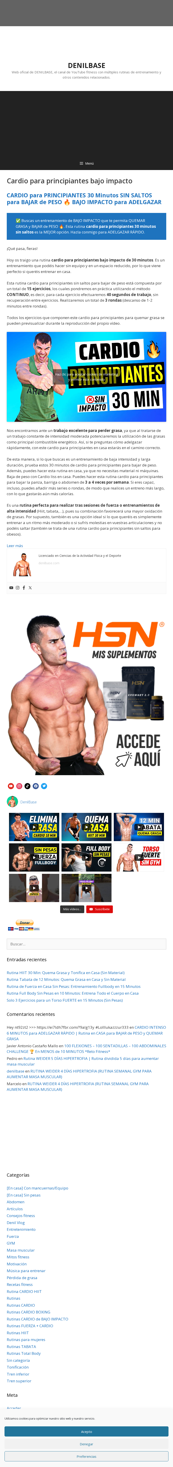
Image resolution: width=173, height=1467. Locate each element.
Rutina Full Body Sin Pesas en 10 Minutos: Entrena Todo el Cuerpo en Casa (73, 993)
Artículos (15, 1208)
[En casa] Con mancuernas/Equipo (37, 1188)
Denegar (86, 1444)
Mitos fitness (18, 1256)
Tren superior (19, 1380)
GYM (11, 1243)
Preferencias (86, 1456)
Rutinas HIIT (18, 1332)
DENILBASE (86, 65)
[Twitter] (30, 588)
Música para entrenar (26, 1270)
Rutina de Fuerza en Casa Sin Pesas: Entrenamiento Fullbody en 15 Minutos (74, 986)
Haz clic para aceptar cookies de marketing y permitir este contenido (86, 377)
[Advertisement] (86, 122)
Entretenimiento (21, 1229)
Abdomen (15, 1201)
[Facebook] (24, 588)
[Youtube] (11, 588)
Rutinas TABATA (21, 1346)
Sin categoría (18, 1360)
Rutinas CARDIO (21, 1305)
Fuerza (13, 1236)
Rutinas (13, 1298)
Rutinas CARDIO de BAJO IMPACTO (37, 1319)
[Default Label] (11, 785)
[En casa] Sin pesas (24, 1195)
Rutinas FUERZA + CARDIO (30, 1325)
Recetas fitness (20, 1284)
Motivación (17, 1263)
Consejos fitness (21, 1215)
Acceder (14, 1408)
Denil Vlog (16, 1222)
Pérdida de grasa (22, 1277)
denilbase (15, 1071)
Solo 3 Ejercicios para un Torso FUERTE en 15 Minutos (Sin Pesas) (65, 1000)
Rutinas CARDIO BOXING (28, 1312)
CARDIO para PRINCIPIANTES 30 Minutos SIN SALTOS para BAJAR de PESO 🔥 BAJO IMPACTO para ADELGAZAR (84, 198)
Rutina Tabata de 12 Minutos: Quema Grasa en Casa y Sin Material (66, 979)
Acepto (86, 1431)
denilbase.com (49, 563)
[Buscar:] (86, 944)
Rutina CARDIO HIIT (24, 1291)
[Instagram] (18, 588)
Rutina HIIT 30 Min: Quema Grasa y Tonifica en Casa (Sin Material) (66, 972)
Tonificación (18, 1367)
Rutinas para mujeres (26, 1339)
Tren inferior (18, 1374)
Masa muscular (21, 1250)
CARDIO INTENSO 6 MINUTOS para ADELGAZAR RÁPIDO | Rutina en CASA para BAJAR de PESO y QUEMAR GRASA (86, 1033)
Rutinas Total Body (24, 1353)
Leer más (15, 545)
